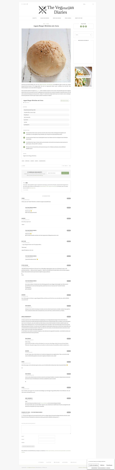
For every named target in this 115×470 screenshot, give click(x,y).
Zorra (38, 90)
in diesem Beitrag (43, 403)
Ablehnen (102, 465)
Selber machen (42, 160)
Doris (23, 361)
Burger (32, 160)
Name (23, 436)
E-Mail (23, 439)
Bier (23, 160)
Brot (44, 23)
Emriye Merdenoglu (26, 316)
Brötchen (27, 160)
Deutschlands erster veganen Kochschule (48, 186)
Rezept (36, 160)
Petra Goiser (25, 265)
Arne (24, 165)
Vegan (47, 23)
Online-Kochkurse (44, 18)
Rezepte (35, 18)
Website (23, 442)
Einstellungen (109, 465)
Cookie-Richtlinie (94, 467)
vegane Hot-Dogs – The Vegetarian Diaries (32, 412)
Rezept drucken (65, 100)
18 (69, 165)
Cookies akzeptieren (93, 465)
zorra (23, 198)
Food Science (68, 18)
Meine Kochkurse (57, 18)
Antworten (68, 198)
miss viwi (24, 241)
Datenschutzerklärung (102, 467)
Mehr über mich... (32, 188)
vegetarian (28, 305)
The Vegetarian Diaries (30, 207)
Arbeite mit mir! (78, 18)
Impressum (108, 467)
